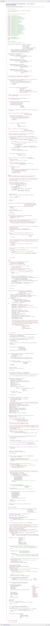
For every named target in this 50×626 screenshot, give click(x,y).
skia (6, 3)
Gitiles (4, 624)
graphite (31, 3)
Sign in (48, 1)
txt (46, 624)
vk (34, 3)
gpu (29, 3)
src (27, 3)
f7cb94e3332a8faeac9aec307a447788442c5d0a (17, 3)
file (21, 6)
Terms (9, 624)
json (48, 624)
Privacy (7, 624)
